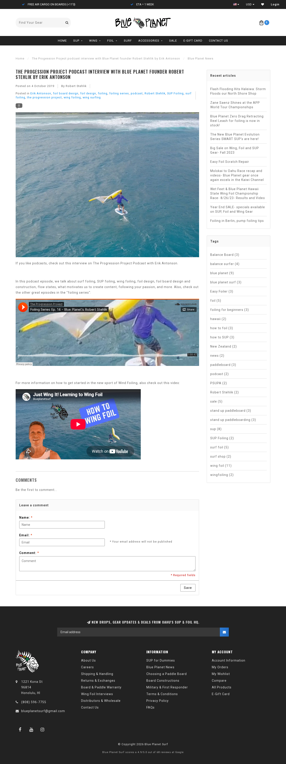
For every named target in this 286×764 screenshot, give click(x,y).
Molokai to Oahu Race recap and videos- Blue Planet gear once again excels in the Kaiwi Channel (237, 175)
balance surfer (225, 264)
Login (275, 4)
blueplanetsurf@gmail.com (43, 711)
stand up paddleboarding (233, 420)
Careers (87, 667)
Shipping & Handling (97, 674)
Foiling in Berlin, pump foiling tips (237, 221)
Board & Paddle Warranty (101, 687)
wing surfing (92, 97)
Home (62, 40)
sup (216, 429)
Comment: (29, 553)
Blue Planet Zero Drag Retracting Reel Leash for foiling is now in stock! (237, 121)
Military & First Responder (167, 687)
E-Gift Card (192, 40)
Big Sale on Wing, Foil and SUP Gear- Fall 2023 (234, 150)
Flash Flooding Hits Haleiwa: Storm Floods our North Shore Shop (238, 91)
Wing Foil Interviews (97, 694)
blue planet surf (226, 282)
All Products (221, 687)
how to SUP (222, 337)
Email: (25, 535)
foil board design (65, 93)
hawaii (218, 319)
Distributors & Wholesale (101, 700)
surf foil (219, 447)
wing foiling (72, 97)
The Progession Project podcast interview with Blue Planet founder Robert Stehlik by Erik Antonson (100, 74)
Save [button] (188, 588)
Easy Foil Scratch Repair (229, 161)
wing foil (221, 465)
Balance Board (224, 255)
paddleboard (223, 365)
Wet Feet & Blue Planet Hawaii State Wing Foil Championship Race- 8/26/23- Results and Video (237, 193)
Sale (173, 40)
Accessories (148, 40)
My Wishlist (221, 674)
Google (179, 752)
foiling (102, 93)
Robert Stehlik (155, 93)
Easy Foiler (221, 291)
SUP (76, 40)
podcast (137, 93)
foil (215, 300)
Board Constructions (162, 680)
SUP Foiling (175, 93)
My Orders (220, 667)
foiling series (119, 93)
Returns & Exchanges (98, 680)
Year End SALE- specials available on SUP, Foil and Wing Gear (237, 209)
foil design (88, 93)
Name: (25, 517)
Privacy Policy (157, 700)
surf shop (220, 456)
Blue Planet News (160, 667)
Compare (219, 680)
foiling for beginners (229, 310)
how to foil (221, 328)
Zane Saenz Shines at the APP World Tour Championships (235, 105)
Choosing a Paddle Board (166, 674)
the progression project (44, 97)
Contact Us (218, 40)
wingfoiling (222, 475)
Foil (110, 40)
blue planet (222, 273)
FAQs (150, 707)
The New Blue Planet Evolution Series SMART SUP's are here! (235, 137)
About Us (88, 660)
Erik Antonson (40, 93)
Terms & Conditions (162, 694)
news (217, 355)
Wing (93, 40)
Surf (128, 40)
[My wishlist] (262, 4)
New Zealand (223, 346)
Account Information (228, 660)
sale (216, 401)
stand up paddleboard (230, 410)
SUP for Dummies (160, 660)
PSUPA (218, 383)
